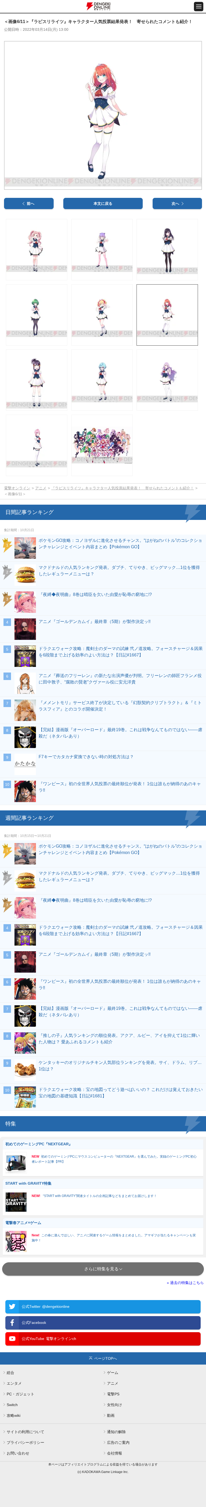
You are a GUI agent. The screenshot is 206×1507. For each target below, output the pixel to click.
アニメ (40, 488)
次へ (175, 203)
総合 (10, 1372)
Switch (12, 1405)
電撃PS (113, 1394)
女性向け (114, 1405)
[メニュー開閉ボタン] (198, 6)
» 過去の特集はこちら (185, 1283)
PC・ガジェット (20, 1394)
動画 (111, 1415)
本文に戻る (103, 203)
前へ (30, 203)
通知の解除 (116, 1432)
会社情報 (114, 1453)
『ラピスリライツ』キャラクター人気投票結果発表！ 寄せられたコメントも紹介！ (122, 488)
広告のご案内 (118, 1442)
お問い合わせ (18, 1453)
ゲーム (112, 1372)
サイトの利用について (25, 1432)
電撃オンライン (17, 488)
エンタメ (14, 1383)
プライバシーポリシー (25, 1442)
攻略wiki (13, 1415)
